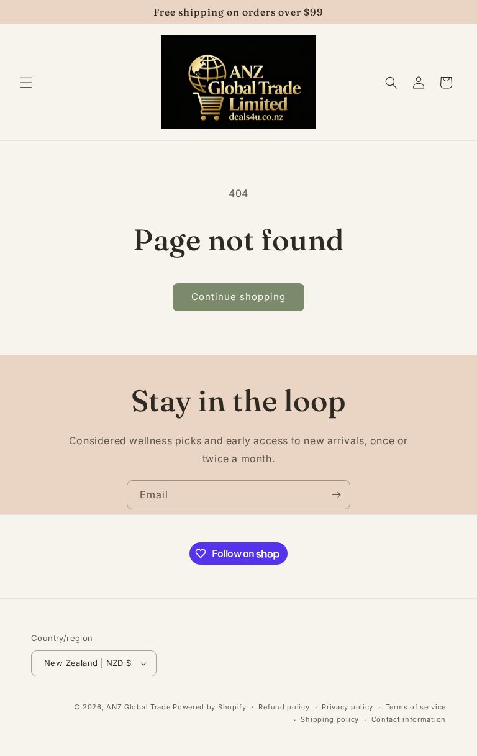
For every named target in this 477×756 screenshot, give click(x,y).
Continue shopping (238, 297)
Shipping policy (330, 719)
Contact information (408, 719)
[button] (26, 82)
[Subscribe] (336, 494)
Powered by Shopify (210, 707)
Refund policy (283, 707)
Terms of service (416, 707)
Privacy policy (347, 707)
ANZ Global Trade (138, 707)
